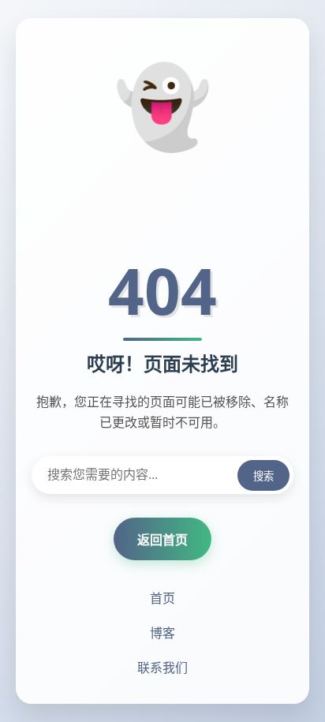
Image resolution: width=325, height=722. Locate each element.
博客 (162, 633)
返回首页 (162, 539)
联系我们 (162, 667)
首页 (162, 598)
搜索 (263, 476)
